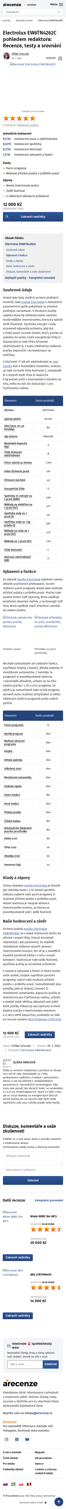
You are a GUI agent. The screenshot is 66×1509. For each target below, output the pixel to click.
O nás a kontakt (12, 1452)
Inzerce (39, 1464)
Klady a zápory (14, 261)
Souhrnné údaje (15, 250)
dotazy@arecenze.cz (38, 1413)
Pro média (9, 1464)
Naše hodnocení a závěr (20, 266)
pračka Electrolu (32, 302)
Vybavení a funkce (16, 255)
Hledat (60, 12)
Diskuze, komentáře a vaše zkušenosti (28, 272)
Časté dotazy (10, 1458)
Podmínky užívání (13, 1469)
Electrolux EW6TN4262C (20, 244)
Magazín (40, 1452)
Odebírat (51, 1364)
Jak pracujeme (43, 1458)
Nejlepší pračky (28, 125)
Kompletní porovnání (49, 1200)
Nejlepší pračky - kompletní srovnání (30, 277)
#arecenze (10, 1422)
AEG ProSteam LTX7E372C (44, 1019)
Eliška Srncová (21, 1045)
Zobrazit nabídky (33, 216)
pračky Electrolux (28, 579)
